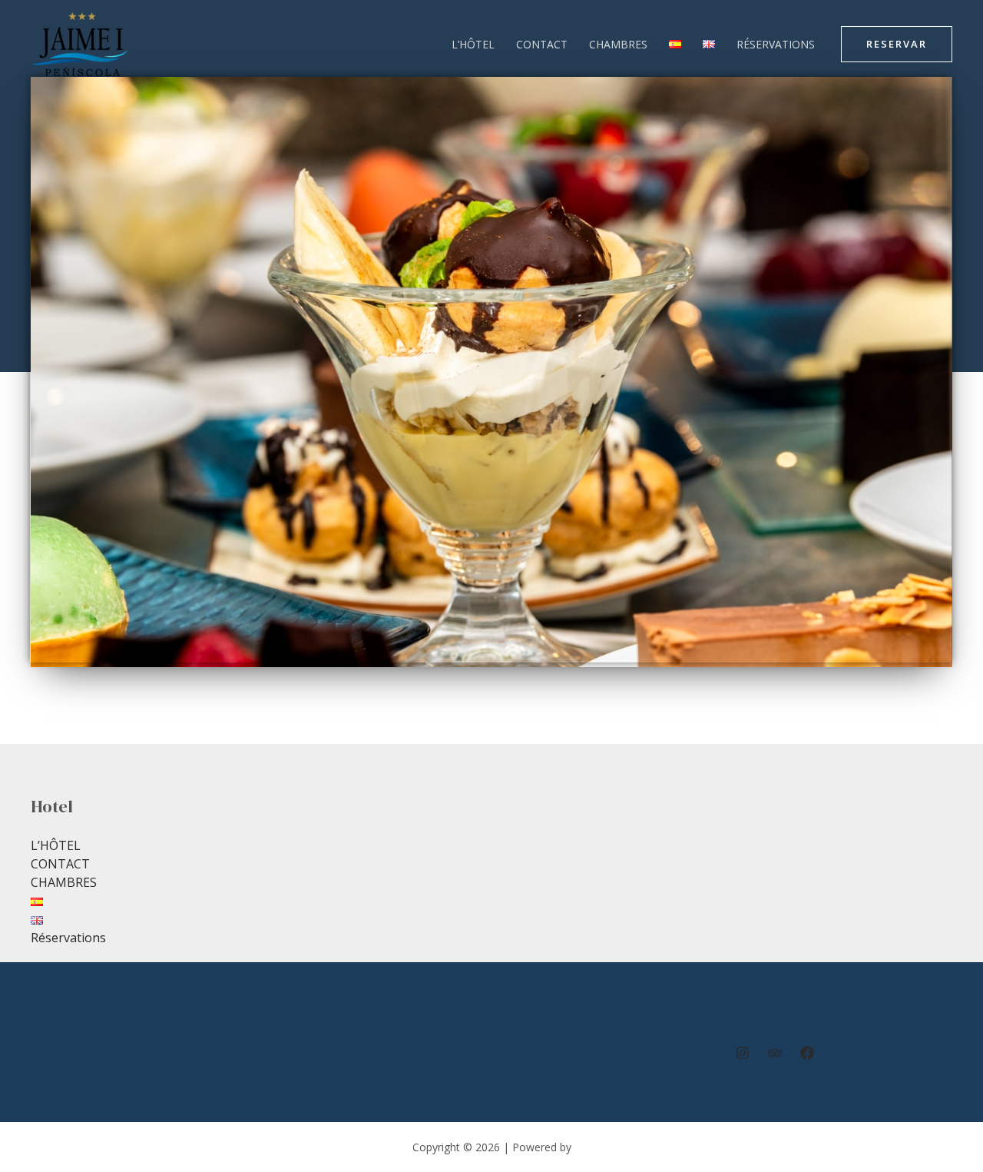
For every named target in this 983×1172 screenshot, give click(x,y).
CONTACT (542, 44)
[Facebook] (807, 1053)
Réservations (775, 44)
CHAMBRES (618, 44)
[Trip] (775, 1053)
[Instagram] (743, 1053)
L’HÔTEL (473, 44)
